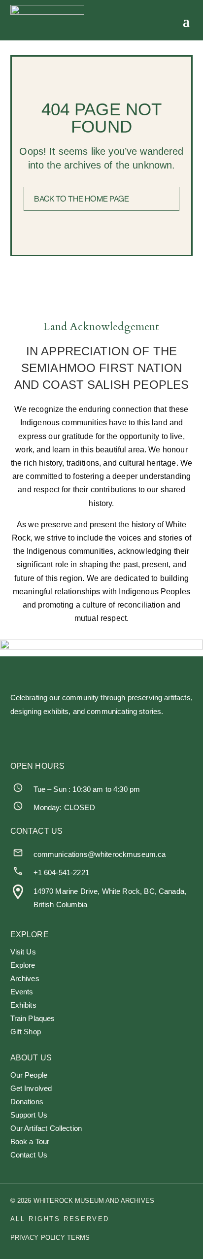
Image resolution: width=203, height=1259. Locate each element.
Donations (26, 1102)
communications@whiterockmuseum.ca (100, 854)
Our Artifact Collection (46, 1128)
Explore (22, 965)
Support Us (29, 1115)
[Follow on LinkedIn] (109, 736)
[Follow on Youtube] (155, 736)
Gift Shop (25, 1032)
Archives (24, 979)
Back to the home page (81, 199)
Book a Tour (30, 1142)
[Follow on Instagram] (63, 736)
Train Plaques (32, 1018)
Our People (29, 1075)
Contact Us (29, 1155)
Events (22, 992)
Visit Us (23, 952)
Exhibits (23, 1005)
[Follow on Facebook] (18, 736)
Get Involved (31, 1088)
